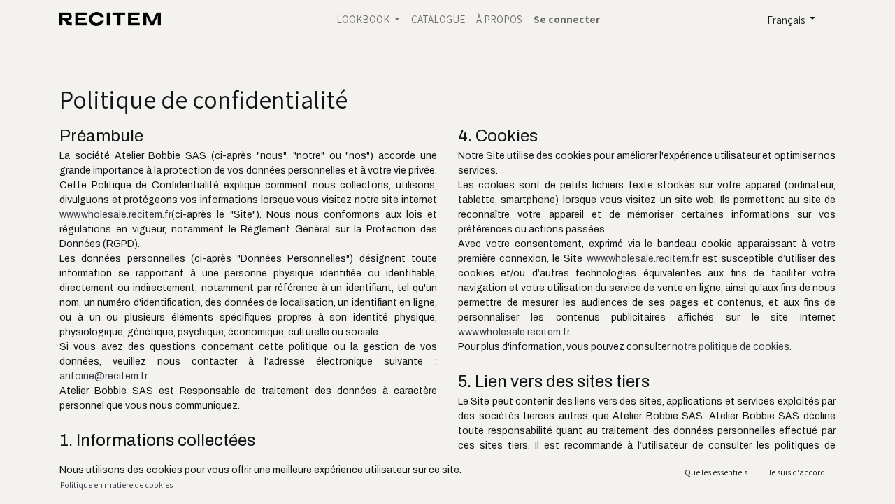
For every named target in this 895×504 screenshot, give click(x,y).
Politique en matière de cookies (116, 484)
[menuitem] (438, 19)
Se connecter (567, 19)
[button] (716, 473)
